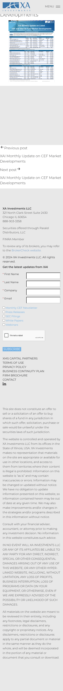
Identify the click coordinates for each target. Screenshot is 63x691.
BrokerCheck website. (26, 250)
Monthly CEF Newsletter (21, 307)
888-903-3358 (12, 221)
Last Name (11, 282)
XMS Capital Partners (20, 358)
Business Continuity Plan (23, 371)
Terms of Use (13, 363)
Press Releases (15, 312)
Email (7, 298)
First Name (11, 274)
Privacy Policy (14, 367)
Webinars (11, 324)
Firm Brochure (15, 375)
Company (10, 290)
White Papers (14, 320)
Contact (9, 380)
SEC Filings (12, 316)
